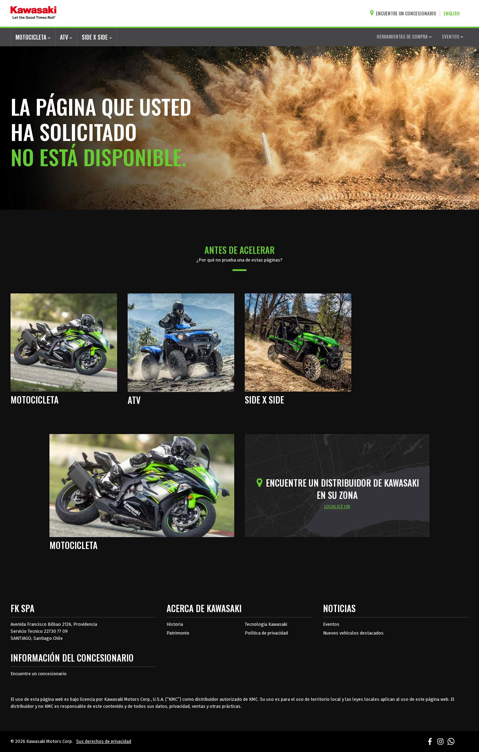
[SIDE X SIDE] (298, 341)
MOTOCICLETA (31, 37)
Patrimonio (178, 633)
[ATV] (181, 342)
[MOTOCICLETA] (64, 341)
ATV (64, 37)
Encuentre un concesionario (39, 673)
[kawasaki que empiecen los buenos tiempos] (33, 13)
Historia (175, 624)
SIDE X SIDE (95, 37)
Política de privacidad (266, 633)
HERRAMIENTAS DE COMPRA (403, 36)
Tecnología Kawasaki (266, 624)
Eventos (331, 624)
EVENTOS (451, 36)
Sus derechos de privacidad (103, 741)
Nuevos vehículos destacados (353, 633)
